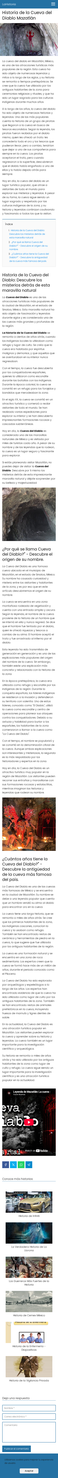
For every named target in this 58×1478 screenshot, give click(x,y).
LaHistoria (9, 4)
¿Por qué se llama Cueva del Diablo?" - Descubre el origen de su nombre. (28, 245)
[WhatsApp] (21, 1164)
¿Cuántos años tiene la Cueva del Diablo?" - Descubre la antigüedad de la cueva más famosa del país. (29, 257)
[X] (13, 1164)
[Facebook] (5, 1164)
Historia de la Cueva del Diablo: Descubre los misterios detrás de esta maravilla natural (27, 234)
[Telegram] (28, 1164)
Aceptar (29, 1470)
